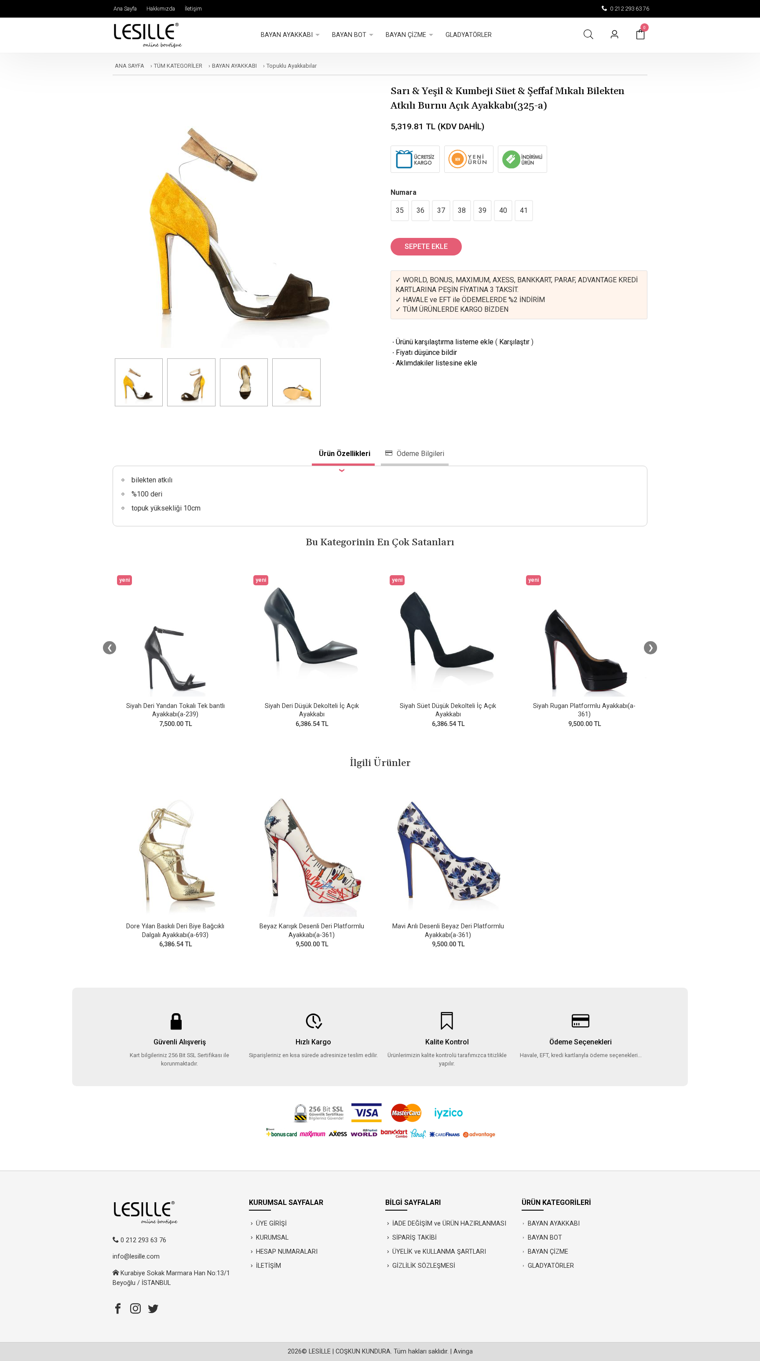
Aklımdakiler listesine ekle (434, 363)
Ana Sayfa (124, 8)
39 (482, 210)
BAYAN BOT (545, 1237)
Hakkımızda (159, 8)
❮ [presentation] (110, 647)
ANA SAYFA (129, 65)
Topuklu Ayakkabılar (292, 65)
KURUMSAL (272, 1237)
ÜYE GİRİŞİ (271, 1223)
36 (420, 210)
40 (503, 210)
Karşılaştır (514, 342)
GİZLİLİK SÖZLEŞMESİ (423, 1266)
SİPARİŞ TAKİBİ (414, 1237)
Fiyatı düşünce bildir (424, 352)
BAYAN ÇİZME (548, 1251)
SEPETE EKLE (426, 246)
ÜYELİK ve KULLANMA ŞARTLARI (439, 1251)
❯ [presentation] (651, 647)
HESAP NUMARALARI (287, 1251)
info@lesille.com (136, 1256)
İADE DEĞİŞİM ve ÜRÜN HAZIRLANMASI (449, 1223)
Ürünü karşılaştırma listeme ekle (442, 342)
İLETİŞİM (268, 1266)
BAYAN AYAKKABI (234, 65)
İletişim (192, 8)
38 (462, 210)
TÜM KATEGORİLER (178, 65)
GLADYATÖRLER (551, 1266)
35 (400, 210)
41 (524, 210)
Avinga (463, 1351)
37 (441, 210)
